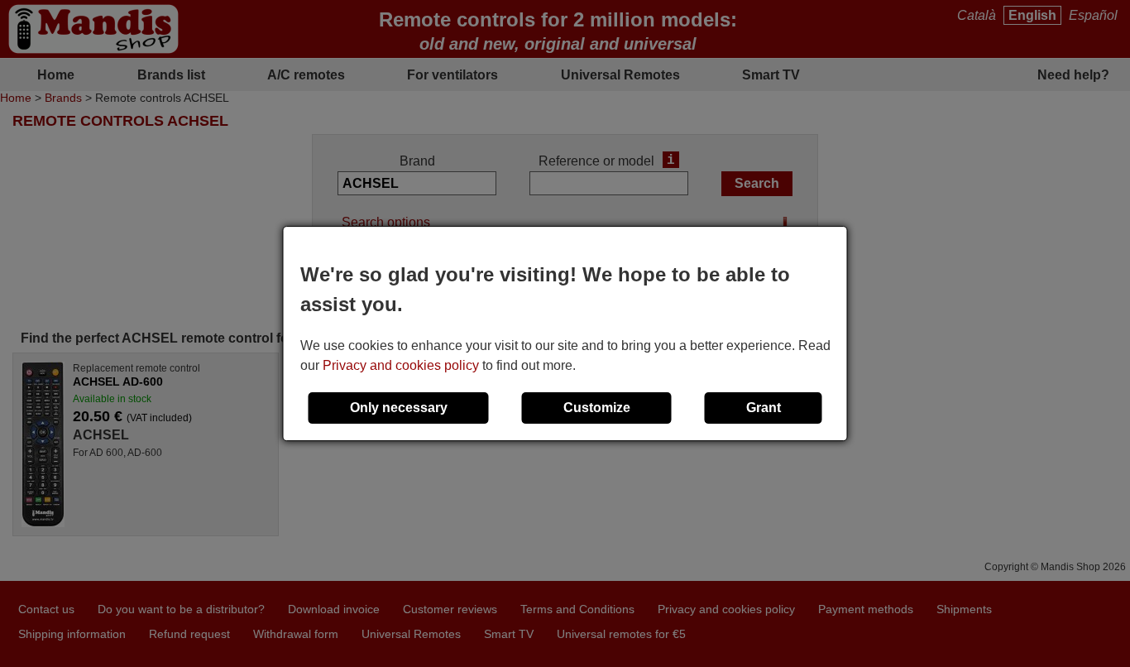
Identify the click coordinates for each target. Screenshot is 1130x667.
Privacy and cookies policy (401, 365)
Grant (763, 408)
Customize (596, 408)
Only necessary (399, 408)
